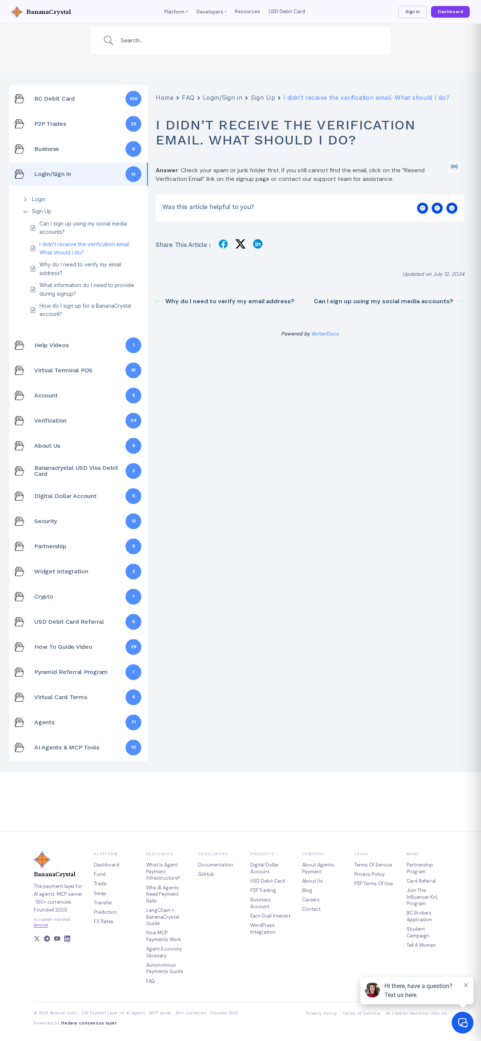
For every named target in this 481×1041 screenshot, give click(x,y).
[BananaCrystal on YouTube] (57, 939)
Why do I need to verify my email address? (80, 268)
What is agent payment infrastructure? (163, 871)
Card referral (421, 881)
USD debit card (267, 881)
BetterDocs (325, 333)
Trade (100, 884)
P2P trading (263, 891)
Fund (100, 874)
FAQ (188, 97)
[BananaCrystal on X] (37, 939)
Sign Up (41, 211)
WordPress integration (262, 928)
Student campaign (418, 932)
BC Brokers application (419, 916)
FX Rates (103, 922)
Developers (212, 12)
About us (312, 881)
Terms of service (373, 865)
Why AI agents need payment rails (162, 894)
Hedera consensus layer (88, 1023)
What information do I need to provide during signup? (86, 289)
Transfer (103, 903)
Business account (260, 903)
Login (38, 199)
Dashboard (450, 12)
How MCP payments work (163, 936)
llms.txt (41, 925)
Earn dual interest (270, 916)
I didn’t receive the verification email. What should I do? (84, 248)
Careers (311, 900)
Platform (176, 12)
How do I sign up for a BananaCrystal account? (85, 309)
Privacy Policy (321, 1013)
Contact (311, 909)
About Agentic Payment (318, 868)
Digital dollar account (264, 868)
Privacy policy (369, 874)
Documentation (215, 865)
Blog (307, 891)
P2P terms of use (373, 884)
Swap (100, 894)
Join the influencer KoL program (423, 897)
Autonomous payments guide (164, 968)
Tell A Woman (421, 945)
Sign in (412, 12)
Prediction (105, 912)
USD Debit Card (287, 11)
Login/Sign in (222, 97)
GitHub (206, 874)
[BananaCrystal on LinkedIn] (67, 939)
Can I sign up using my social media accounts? (83, 227)
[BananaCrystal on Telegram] (47, 939)
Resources (247, 11)
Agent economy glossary (164, 952)
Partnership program (420, 868)
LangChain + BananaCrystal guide (162, 917)
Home (165, 97)
